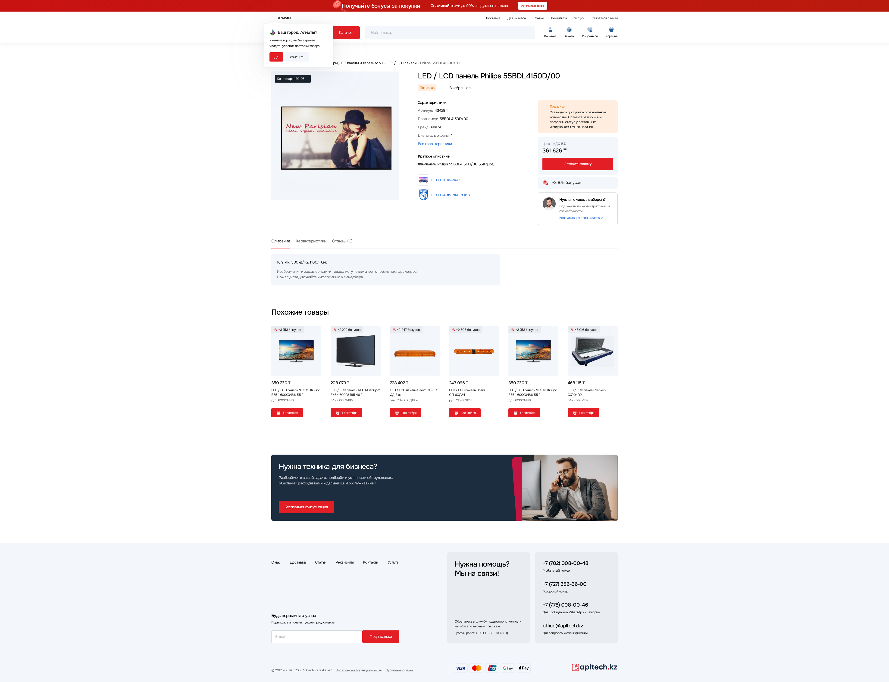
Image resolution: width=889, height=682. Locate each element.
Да (276, 57)
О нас (276, 562)
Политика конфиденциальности (359, 670)
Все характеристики (435, 143)
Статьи (538, 18)
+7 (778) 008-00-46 (565, 605)
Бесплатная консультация (306, 507)
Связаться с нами (605, 18)
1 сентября (290, 413)
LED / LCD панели (401, 63)
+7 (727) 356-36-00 (564, 584)
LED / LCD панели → (445, 180)
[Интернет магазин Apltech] (594, 667)
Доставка (493, 18)
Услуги (579, 18)
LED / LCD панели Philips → (450, 195)
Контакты (371, 562)
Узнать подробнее (532, 6)
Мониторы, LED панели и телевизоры (351, 63)
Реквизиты (559, 18)
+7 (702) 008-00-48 (565, 563)
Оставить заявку (578, 163)
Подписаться (381, 636)
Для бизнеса (516, 18)
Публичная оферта (399, 670)
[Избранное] (316, 332)
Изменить (297, 57)
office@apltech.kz (563, 626)
